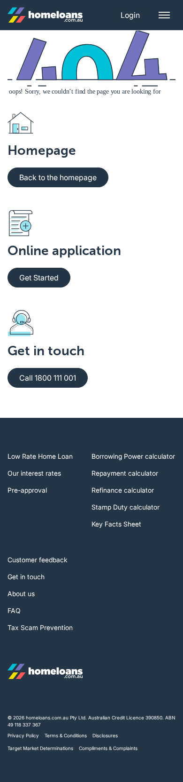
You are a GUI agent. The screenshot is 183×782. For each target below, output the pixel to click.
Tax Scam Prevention (40, 627)
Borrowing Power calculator (133, 456)
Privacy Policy (23, 735)
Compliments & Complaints (108, 748)
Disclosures (105, 735)
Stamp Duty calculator (126, 507)
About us (21, 594)
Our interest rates (34, 473)
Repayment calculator (125, 473)
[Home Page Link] (45, 15)
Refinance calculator (123, 490)
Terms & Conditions (66, 735)
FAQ (14, 610)
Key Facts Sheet (116, 524)
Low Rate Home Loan (40, 456)
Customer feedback (38, 560)
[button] (130, 15)
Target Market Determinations (40, 748)
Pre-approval (27, 490)
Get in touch (26, 577)
